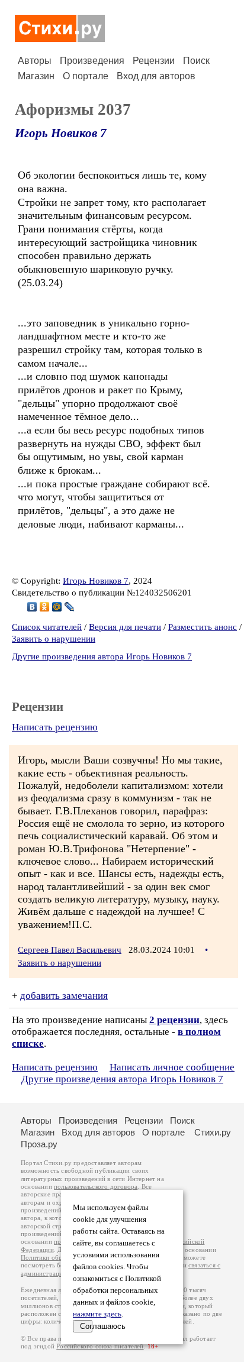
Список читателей (47, 627)
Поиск (196, 61)
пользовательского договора (95, 1186)
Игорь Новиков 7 (61, 133)
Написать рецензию (55, 727)
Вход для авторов (156, 76)
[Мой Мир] (57, 606)
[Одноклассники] (44, 606)
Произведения (92, 61)
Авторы (35, 61)
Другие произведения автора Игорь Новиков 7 (102, 656)
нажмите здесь (97, 1314)
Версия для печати (125, 627)
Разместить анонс (202, 627)
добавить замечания (64, 995)
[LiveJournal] (69, 606)
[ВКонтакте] (32, 606)
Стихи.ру (212, 1132)
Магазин (36, 76)
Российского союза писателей (99, 1346)
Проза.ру (39, 1144)
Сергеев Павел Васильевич (69, 950)
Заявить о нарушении (53, 638)
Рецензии (154, 61)
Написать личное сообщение (172, 1067)
